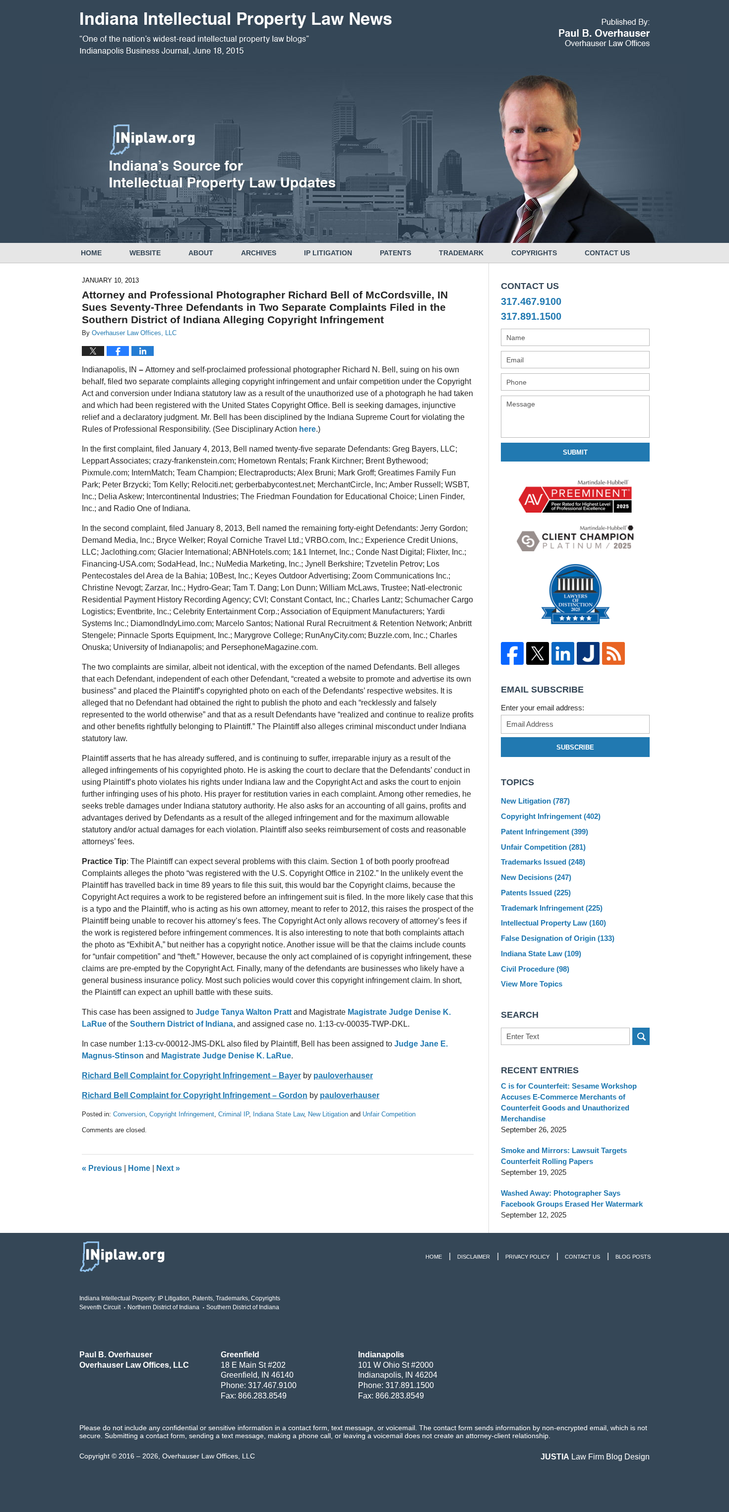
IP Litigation (328, 253)
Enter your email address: (542, 707)
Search (641, 1036)
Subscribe (575, 747)
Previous (102, 1168)
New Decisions (536, 877)
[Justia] (588, 653)
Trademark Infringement (552, 908)
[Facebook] (512, 653)
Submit (575, 452)
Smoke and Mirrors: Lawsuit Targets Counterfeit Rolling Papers (564, 1155)
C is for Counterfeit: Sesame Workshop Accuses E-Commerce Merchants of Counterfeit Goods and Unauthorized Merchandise (569, 1102)
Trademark (461, 253)
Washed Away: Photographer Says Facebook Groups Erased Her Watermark (572, 1198)
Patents (395, 253)
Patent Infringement (544, 831)
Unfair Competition (389, 1114)
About (200, 253)
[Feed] (613, 653)
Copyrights (534, 253)
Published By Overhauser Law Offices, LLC (604, 32)
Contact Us (607, 253)
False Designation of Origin (557, 938)
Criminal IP (233, 1114)
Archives (258, 253)
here (307, 429)
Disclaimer (473, 1257)
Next (168, 1168)
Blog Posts (633, 1257)
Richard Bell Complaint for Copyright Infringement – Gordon (194, 1095)
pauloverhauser (343, 1075)
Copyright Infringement (181, 1114)
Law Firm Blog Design (595, 1457)
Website (145, 253)
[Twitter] (537, 653)
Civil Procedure (535, 969)
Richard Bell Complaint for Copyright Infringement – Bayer (191, 1075)
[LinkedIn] (562, 653)
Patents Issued (536, 892)
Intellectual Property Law (553, 923)
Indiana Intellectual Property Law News (235, 33)
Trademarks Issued (543, 862)
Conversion (129, 1114)
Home (91, 253)
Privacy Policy (527, 1257)
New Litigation (328, 1114)
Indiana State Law (278, 1114)
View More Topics (531, 984)
